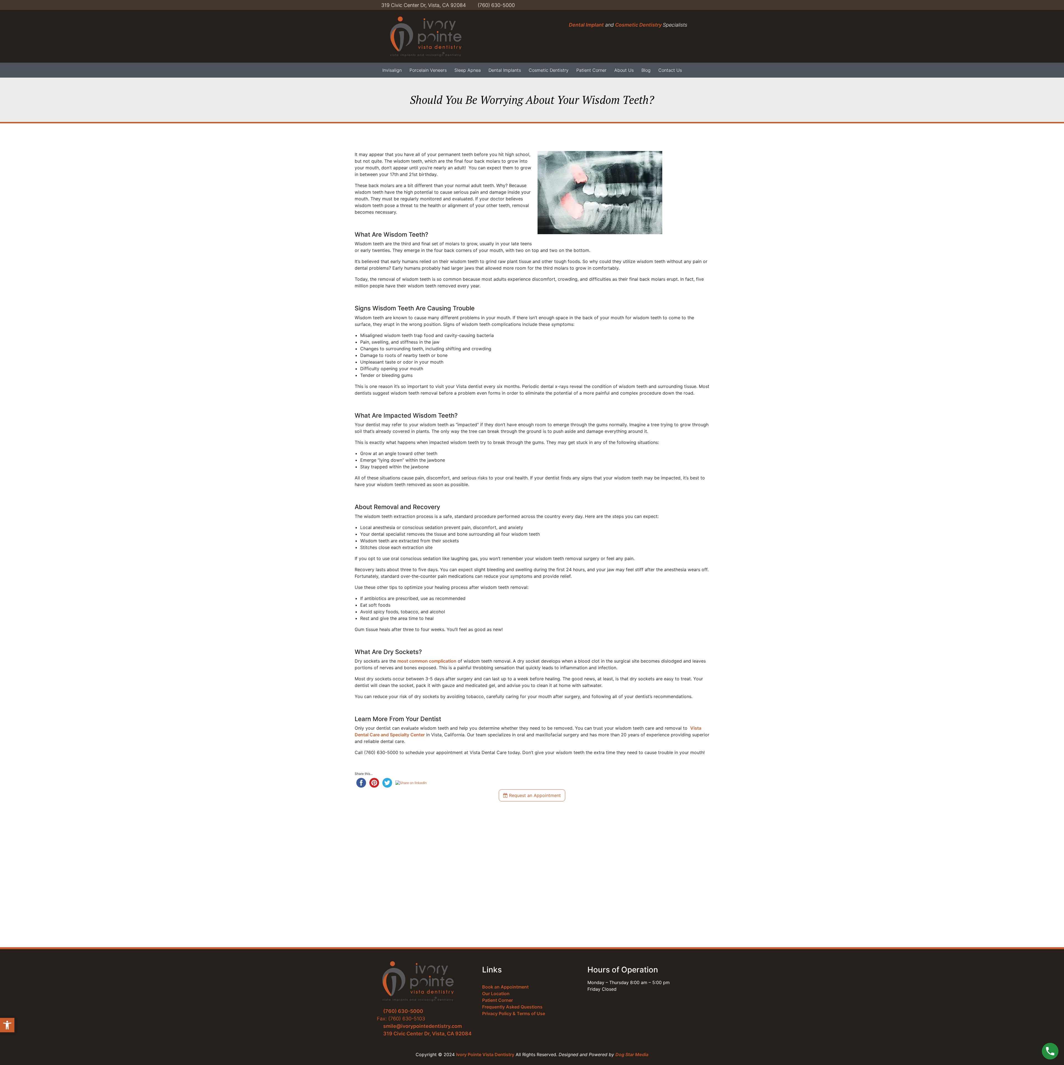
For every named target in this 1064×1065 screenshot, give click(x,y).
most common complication (426, 661)
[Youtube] (653, 5)
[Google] (686, 5)
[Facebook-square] (644, 5)
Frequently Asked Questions (512, 1007)
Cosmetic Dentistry (639, 25)
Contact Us (670, 70)
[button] (7, 1025)
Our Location (496, 993)
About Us (624, 70)
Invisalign (392, 70)
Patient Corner (591, 70)
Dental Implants (504, 70)
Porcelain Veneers (428, 70)
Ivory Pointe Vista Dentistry (485, 1054)
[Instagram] (678, 5)
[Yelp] (669, 5)
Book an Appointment (505, 987)
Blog (646, 70)
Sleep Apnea (467, 70)
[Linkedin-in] (661, 5)
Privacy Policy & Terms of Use (513, 1013)
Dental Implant (586, 25)
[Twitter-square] (636, 5)
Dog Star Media (631, 1054)
